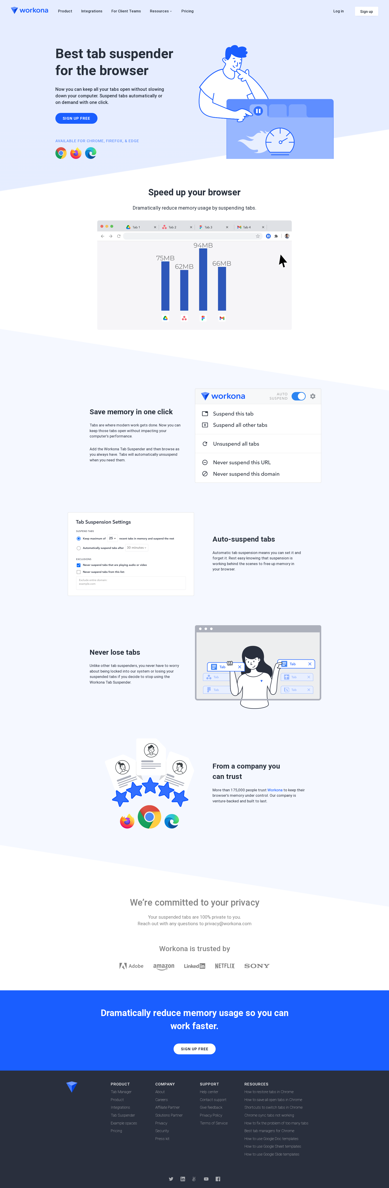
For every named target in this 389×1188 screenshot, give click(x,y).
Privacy (161, 1123)
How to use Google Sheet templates (272, 1146)
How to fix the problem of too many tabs (276, 1123)
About (160, 1092)
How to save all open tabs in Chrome (273, 1099)
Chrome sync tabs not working (269, 1115)
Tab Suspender (123, 1115)
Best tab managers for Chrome (269, 1130)
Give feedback (211, 1107)
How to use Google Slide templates (271, 1154)
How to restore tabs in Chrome (269, 1092)
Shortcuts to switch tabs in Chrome (273, 1107)
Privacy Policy (211, 1115)
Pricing (116, 1130)
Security (162, 1130)
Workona (275, 790)
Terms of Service (214, 1123)
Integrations (120, 1107)
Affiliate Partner (167, 1107)
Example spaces (124, 1123)
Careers (161, 1099)
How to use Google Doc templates (271, 1138)
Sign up (366, 11)
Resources (159, 11)
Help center (209, 1092)
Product (117, 1099)
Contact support (213, 1099)
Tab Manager (121, 1092)
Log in (338, 11)
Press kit (162, 1138)
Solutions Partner (169, 1115)
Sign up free (76, 118)
